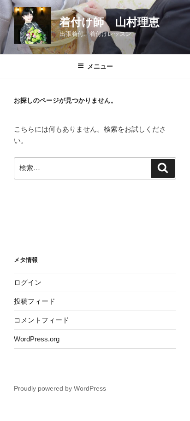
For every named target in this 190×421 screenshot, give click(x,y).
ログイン (28, 282)
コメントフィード (41, 320)
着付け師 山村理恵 (109, 22)
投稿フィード (34, 301)
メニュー (100, 66)
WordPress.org (36, 339)
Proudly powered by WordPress (60, 388)
